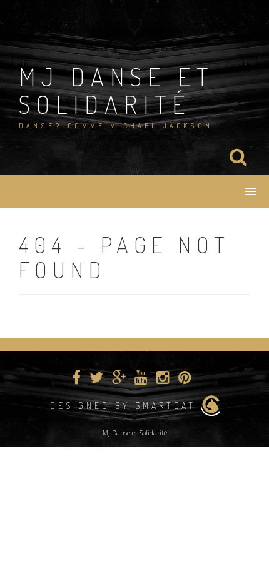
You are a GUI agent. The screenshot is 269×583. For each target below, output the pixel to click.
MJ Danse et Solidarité (116, 90)
